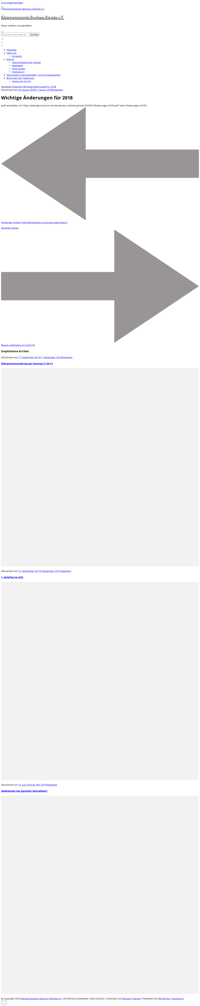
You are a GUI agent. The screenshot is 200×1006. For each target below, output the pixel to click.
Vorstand (17, 56)
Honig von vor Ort (21, 81)
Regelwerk (17, 65)
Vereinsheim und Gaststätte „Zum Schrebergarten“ (34, 75)
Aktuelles (11, 49)
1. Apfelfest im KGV (12, 577)
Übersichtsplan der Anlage (26, 62)
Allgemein (57, 89)
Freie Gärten (18, 68)
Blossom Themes (131, 998)
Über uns (11, 53)
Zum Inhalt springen (12, 2)
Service (10, 59)
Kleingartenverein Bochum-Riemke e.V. (32, 17)
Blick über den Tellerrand (20, 78)
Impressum (18, 71)
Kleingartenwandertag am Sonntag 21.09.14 (27, 363)
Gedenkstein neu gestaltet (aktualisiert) (24, 791)
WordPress (164, 998)
